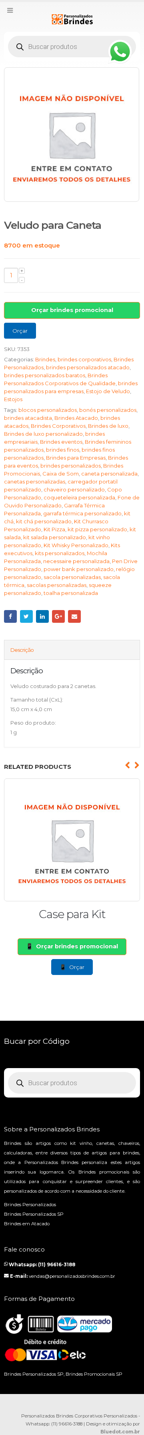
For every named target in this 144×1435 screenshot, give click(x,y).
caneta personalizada (109, 473)
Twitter (26, 616)
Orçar (20, 331)
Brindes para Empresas (76, 457)
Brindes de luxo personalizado (43, 434)
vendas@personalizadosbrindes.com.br (72, 1276)
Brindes (45, 359)
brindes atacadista (28, 418)
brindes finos (62, 449)
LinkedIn (42, 616)
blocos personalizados (47, 410)
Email (74, 616)
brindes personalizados (70, 465)
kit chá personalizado (44, 521)
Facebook (10, 616)
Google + (58, 616)
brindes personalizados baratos (44, 375)
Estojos (13, 399)
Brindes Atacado (76, 418)
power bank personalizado (79, 569)
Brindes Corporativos (58, 426)
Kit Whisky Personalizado (76, 545)
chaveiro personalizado (74, 489)
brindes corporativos (84, 359)
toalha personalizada (71, 593)
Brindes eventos (61, 442)
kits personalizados (59, 553)
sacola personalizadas (72, 577)
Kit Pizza (54, 529)
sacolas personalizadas (56, 585)
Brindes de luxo (108, 426)
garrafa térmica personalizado (82, 513)
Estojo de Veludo (108, 391)
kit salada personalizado (54, 537)
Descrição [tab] (22, 650)
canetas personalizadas (34, 481)
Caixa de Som (60, 473)
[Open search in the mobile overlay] (72, 46)
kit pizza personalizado (97, 529)
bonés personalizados (107, 410)
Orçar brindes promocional (72, 310)
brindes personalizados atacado (88, 367)
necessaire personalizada (76, 561)
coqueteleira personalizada (79, 497)
